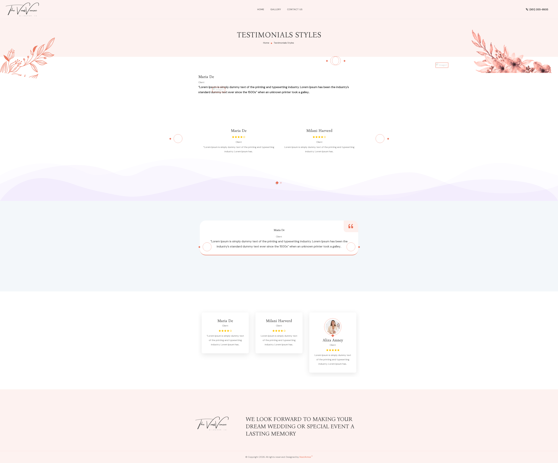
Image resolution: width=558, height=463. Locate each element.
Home (260, 9)
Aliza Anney (333, 340)
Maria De (206, 77)
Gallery (275, 9)
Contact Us (295, 9)
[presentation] (336, 60)
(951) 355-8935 (538, 9)
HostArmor (306, 456)
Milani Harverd (319, 130)
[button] (277, 182)
